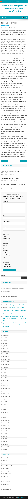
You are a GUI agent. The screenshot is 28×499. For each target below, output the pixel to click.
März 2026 (5, 348)
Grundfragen (6, 468)
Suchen (3, 275)
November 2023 (6, 423)
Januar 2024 (5, 417)
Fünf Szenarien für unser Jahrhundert (10, 178)
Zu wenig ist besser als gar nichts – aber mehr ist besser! (13, 185)
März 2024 (5, 412)
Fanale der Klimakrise (7, 294)
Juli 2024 (5, 401)
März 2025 (5, 380)
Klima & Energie (5, 25)
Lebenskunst (6, 476)
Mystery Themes (21, 497)
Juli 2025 (5, 369)
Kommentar (6, 201)
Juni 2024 (5, 404)
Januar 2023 (5, 449)
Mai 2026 (5, 343)
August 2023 (6, 431)
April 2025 (5, 377)
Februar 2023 (6, 446)
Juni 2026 (5, 340)
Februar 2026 (6, 351)
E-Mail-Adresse (6, 221)
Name (4, 215)
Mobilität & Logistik (7, 479)
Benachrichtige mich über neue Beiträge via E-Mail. (7, 264)
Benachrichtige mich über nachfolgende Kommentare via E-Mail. (6, 254)
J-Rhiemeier (12, 27)
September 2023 (6, 428)
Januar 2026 (5, 353)
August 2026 (6, 335)
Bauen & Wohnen (6, 457)
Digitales (5, 460)
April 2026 (5, 345)
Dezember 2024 (6, 388)
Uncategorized (6, 484)
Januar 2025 (5, 385)
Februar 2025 (6, 383)
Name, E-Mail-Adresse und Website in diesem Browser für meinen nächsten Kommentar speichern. (7, 240)
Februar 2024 (6, 415)
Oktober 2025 (6, 361)
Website (4, 227)
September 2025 (6, 364)
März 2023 (5, 444)
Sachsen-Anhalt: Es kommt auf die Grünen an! (13, 288)
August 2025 (6, 367)
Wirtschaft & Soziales (7, 487)
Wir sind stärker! (6, 291)
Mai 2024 (5, 407)
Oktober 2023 (6, 425)
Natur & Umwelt (6, 481)
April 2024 (5, 409)
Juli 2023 (5, 433)
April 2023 (5, 441)
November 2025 (6, 359)
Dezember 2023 (6, 420)
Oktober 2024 (6, 393)
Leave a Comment (21, 27)
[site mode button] (23, 17)
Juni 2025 (5, 372)
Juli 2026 (5, 337)
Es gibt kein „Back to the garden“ (17, 307)
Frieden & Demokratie (7, 465)
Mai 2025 (5, 375)
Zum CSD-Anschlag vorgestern (10, 296)
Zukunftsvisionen (7, 489)
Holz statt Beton (5, 161)
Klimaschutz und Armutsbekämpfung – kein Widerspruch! (11, 172)
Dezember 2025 (6, 356)
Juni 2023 (5, 436)
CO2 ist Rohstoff (24, 161)
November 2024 (6, 391)
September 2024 (6, 396)
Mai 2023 (5, 438)
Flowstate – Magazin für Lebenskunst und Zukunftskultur (14, 8)
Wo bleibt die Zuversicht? (8, 286)
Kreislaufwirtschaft (7, 473)
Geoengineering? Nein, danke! (17, 305)
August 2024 (6, 399)
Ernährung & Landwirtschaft (9, 463)
